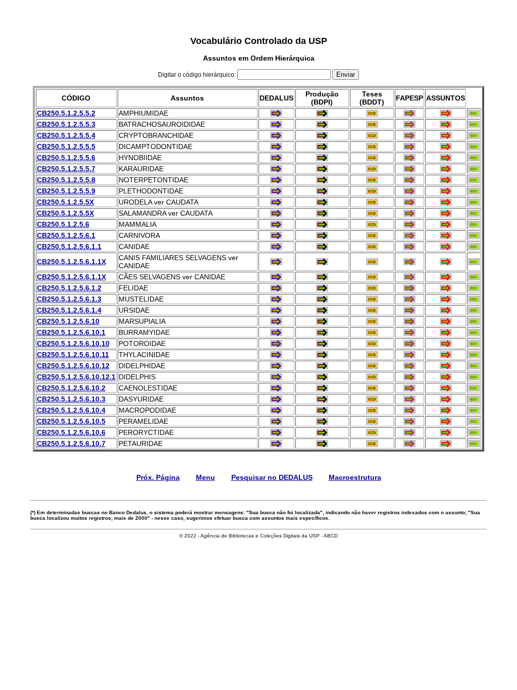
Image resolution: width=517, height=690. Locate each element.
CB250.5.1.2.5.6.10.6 (71, 432)
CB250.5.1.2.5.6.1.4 (69, 310)
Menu (205, 477)
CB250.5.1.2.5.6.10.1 (71, 332)
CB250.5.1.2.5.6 (63, 224)
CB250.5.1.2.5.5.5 (66, 146)
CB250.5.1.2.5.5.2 (66, 113)
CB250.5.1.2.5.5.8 (66, 180)
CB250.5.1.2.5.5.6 (66, 158)
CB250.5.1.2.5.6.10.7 (71, 443)
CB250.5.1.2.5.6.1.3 (69, 299)
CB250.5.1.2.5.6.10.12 (73, 366)
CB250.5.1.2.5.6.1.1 (69, 246)
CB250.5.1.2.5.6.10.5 (71, 421)
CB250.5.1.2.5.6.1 (66, 235)
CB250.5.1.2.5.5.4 (66, 135)
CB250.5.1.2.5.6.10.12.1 (76, 377)
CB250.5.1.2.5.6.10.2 (71, 388)
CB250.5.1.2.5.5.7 (66, 169)
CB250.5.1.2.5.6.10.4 (71, 410)
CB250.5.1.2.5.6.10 (68, 321)
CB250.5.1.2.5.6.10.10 (73, 343)
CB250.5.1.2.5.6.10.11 (73, 355)
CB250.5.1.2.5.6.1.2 (69, 288)
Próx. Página (158, 477)
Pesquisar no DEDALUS (272, 477)
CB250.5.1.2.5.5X (65, 202)
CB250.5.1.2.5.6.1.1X (71, 262)
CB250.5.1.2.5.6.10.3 (71, 399)
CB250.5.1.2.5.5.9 (66, 191)
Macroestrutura (355, 477)
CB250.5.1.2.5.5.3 (66, 124)
